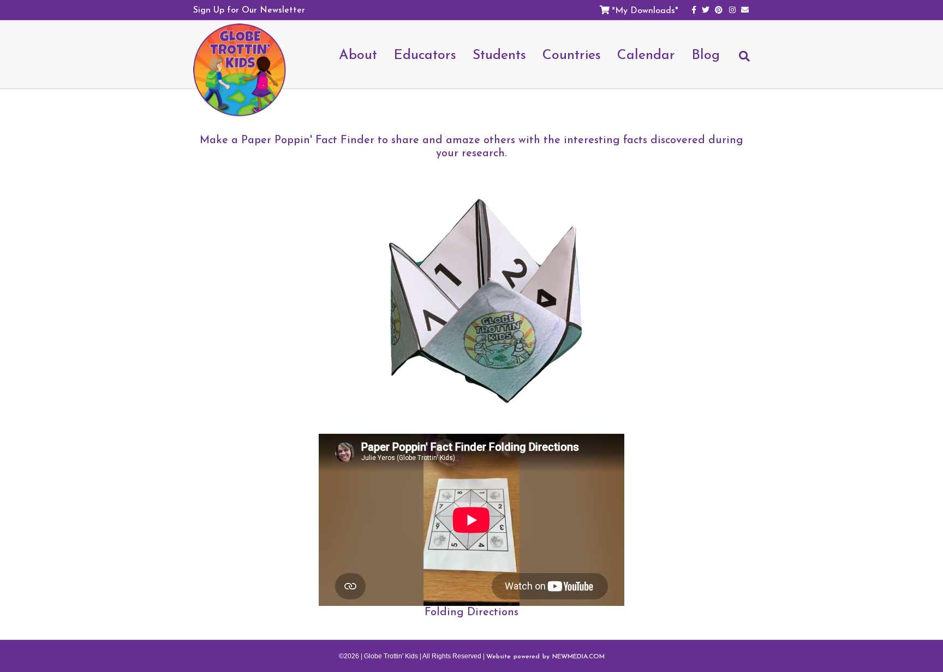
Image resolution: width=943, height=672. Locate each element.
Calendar (646, 54)
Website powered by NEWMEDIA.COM (545, 656)
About (358, 54)
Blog (705, 54)
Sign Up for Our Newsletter (249, 9)
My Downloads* (646, 9)
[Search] (739, 61)
